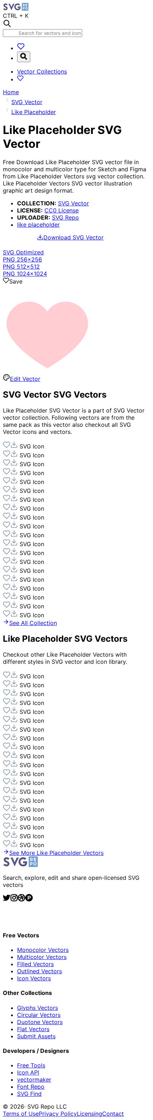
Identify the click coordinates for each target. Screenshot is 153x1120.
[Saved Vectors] (21, 48)
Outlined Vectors (39, 971)
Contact (113, 1113)
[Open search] (23, 57)
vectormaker (34, 1079)
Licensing (89, 1113)
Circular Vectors (38, 1014)
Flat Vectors (33, 1029)
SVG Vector (73, 203)
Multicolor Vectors (42, 956)
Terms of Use (21, 1113)
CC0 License (61, 210)
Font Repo (30, 1086)
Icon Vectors (34, 978)
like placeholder (38, 224)
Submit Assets (36, 1036)
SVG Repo (65, 217)
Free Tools (31, 1065)
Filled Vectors (35, 964)
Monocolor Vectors (43, 949)
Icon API (28, 1072)
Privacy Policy (58, 1113)
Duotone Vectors (40, 1021)
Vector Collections (42, 71)
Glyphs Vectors (37, 1007)
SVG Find (29, 1093)
